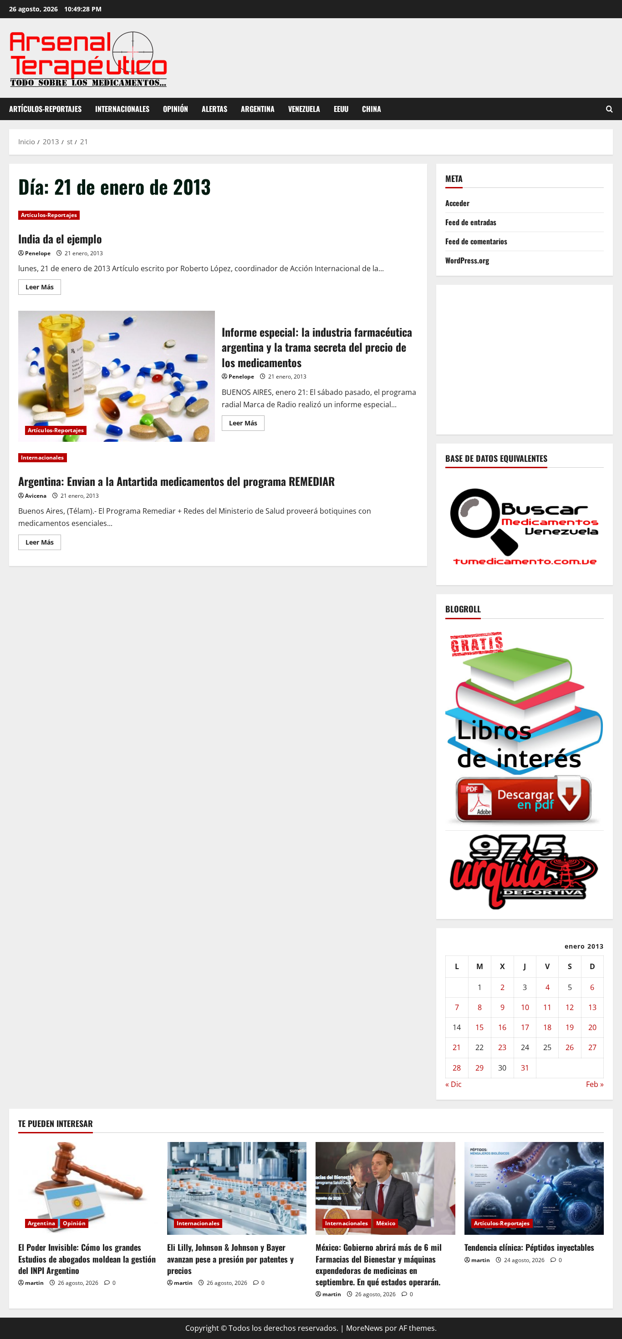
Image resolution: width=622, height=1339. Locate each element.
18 (547, 1027)
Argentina (258, 108)
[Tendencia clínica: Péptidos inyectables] (534, 1188)
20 (592, 1027)
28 (457, 1068)
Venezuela (304, 108)
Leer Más (43, 288)
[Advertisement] (533, 357)
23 (502, 1047)
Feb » (595, 1084)
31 (525, 1068)
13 (592, 1007)
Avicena (35, 496)
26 (570, 1047)
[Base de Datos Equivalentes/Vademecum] (524, 525)
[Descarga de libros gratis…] (524, 726)
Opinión (175, 108)
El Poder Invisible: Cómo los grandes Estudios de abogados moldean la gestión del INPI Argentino (87, 1258)
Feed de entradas (470, 222)
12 (570, 1007)
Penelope (38, 253)
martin (34, 1283)
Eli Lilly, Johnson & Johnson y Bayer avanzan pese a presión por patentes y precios (230, 1258)
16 (502, 1027)
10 (525, 1007)
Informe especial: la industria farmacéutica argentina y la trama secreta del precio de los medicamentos (116, 376)
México (386, 1223)
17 (525, 1027)
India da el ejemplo (60, 238)
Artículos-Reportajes (45, 108)
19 (570, 1027)
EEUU (341, 108)
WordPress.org (467, 260)
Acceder (457, 202)
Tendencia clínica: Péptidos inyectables (529, 1247)
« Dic (453, 1084)
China (371, 108)
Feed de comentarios (476, 241)
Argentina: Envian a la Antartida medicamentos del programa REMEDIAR (176, 481)
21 (457, 1047)
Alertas (214, 108)
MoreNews (364, 1328)
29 (479, 1068)
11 (547, 1007)
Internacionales (122, 108)
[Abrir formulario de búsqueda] (609, 109)
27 (592, 1047)
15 (479, 1027)
